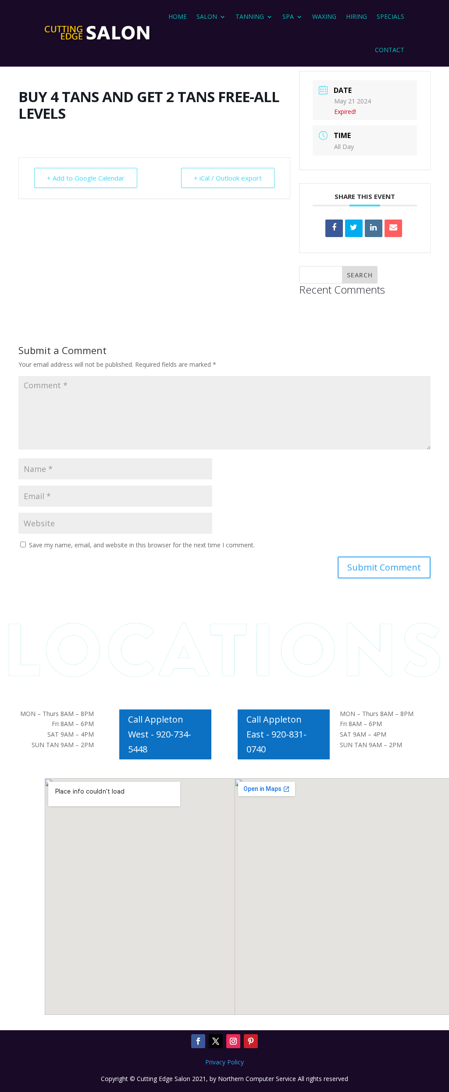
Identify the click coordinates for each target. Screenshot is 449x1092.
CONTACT (389, 50)
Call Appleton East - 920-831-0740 (276, 734)
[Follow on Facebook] (198, 1041)
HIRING (356, 16)
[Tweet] (354, 228)
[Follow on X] (216, 1041)
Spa (288, 16)
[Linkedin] (373, 228)
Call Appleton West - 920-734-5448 (159, 734)
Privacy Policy (224, 1062)
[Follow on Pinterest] (251, 1041)
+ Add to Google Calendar (86, 178)
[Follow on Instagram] (233, 1041)
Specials (390, 16)
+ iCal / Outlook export (228, 178)
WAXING (324, 16)
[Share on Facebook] (334, 228)
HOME (177, 16)
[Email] (393, 228)
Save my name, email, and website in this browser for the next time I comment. (142, 545)
